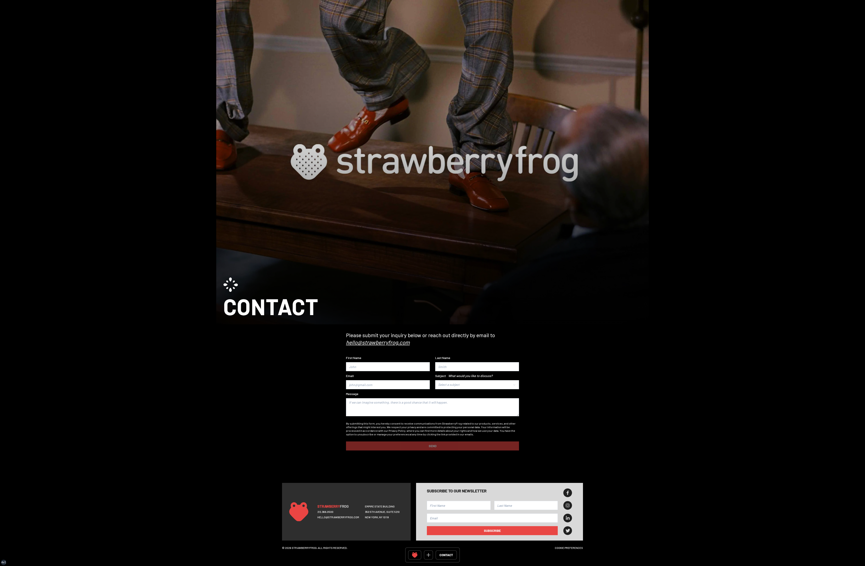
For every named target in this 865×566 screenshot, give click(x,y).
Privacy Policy (397, 430)
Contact (446, 555)
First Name (353, 358)
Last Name (442, 358)
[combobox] (477, 384)
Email (350, 376)
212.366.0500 (325, 511)
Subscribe (492, 530)
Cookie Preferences (569, 547)
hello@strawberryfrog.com (338, 517)
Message (352, 394)
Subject (464, 376)
